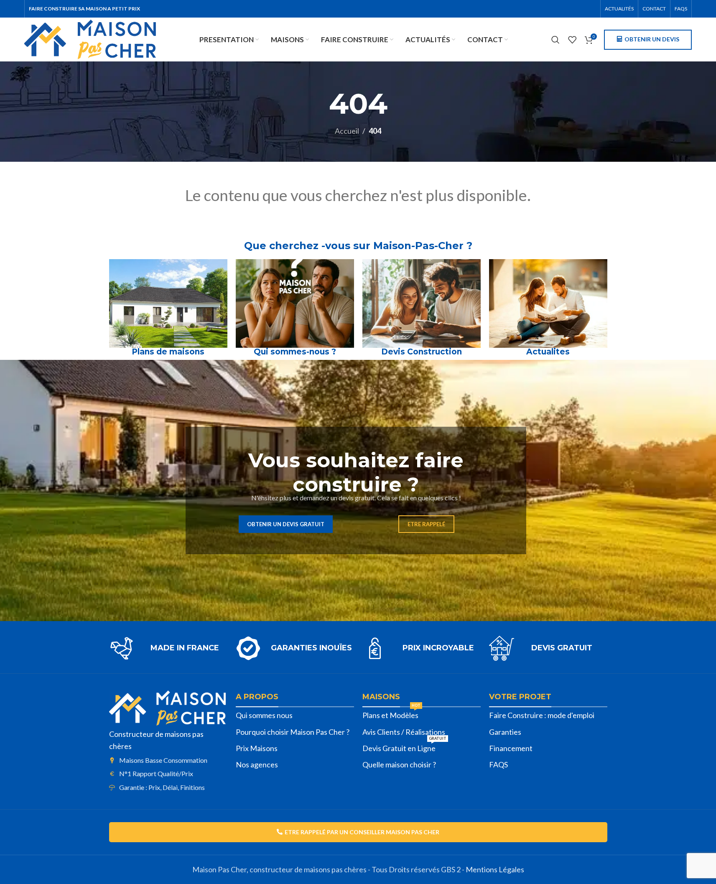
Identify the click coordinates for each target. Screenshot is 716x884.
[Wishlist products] (572, 39)
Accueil (347, 130)
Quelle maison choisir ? (399, 764)
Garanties (505, 731)
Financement (511, 748)
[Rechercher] (555, 39)
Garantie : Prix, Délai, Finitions (162, 787)
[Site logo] (90, 38)
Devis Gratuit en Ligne (404, 746)
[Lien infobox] (168, 648)
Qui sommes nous (264, 715)
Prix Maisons (257, 748)
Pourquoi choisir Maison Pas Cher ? (292, 731)
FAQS (498, 764)
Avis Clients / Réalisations (403, 731)
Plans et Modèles (391, 713)
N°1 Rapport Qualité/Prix (156, 773)
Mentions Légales (495, 869)
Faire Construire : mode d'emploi (541, 715)
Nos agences (257, 764)
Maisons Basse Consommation (163, 760)
